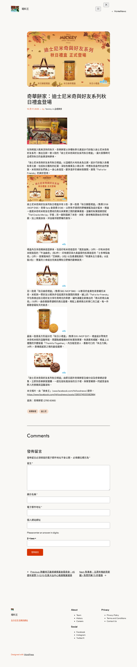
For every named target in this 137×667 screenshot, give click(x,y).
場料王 (25, 8)
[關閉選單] (106, 5)
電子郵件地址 (34, 507)
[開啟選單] (98, 9)
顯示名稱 (32, 494)
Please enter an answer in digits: (43, 532)
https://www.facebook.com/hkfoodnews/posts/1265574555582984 (61, 394)
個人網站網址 (34, 520)
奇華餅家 (32, 411)
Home (117, 11)
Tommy (48, 109)
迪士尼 (44, 411)
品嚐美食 (58, 109)
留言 (30, 463)
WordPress (29, 654)
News (123, 11)
